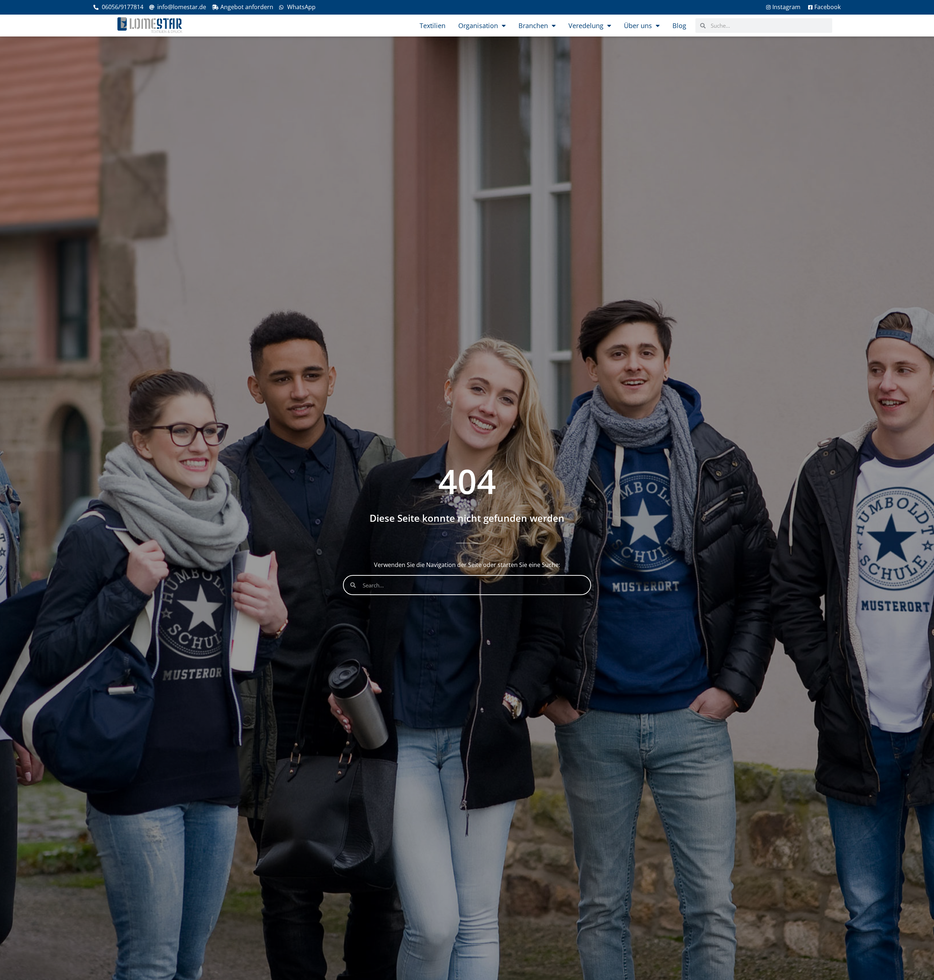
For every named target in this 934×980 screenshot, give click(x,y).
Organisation (478, 25)
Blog (679, 25)
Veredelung (585, 25)
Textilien (432, 25)
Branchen (533, 25)
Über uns (638, 25)
